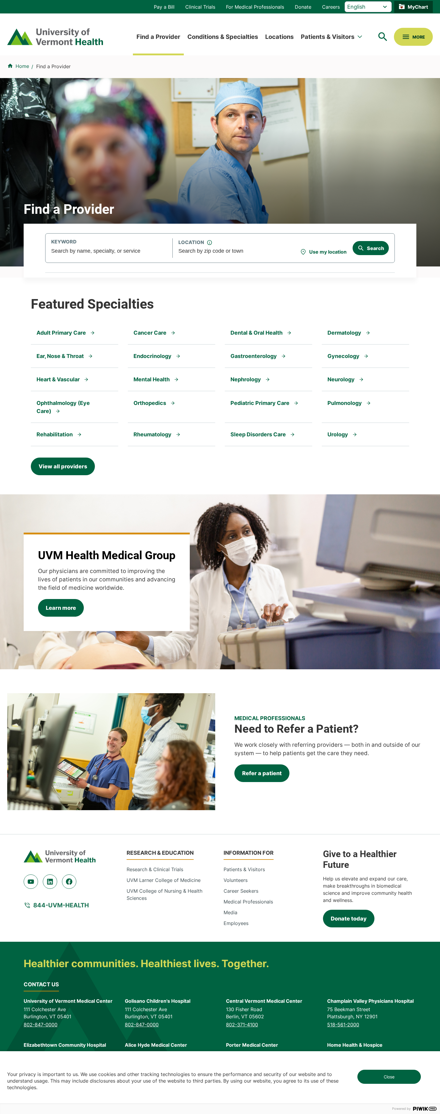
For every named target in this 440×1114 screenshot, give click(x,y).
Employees (236, 923)
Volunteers (236, 880)
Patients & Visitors (327, 36)
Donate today (349, 918)
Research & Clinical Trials (155, 869)
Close (389, 1076)
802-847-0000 (40, 1025)
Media (230, 912)
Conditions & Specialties (222, 36)
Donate (303, 7)
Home (22, 66)
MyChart (418, 7)
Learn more (61, 608)
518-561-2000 (343, 1025)
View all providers (63, 466)
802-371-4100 (242, 1025)
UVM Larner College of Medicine (164, 880)
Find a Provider (158, 36)
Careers (331, 7)
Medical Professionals (248, 902)
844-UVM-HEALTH (61, 905)
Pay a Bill (164, 7)
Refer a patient (262, 773)
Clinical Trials (200, 7)
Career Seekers (241, 891)
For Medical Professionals (255, 7)
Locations (279, 36)
